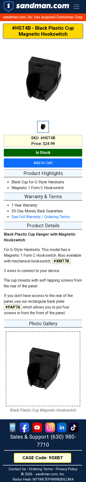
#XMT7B (61, 261)
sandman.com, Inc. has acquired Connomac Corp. (43, 17)
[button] (76, 7)
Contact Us (17, 469)
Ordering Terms (41, 469)
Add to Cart (43, 163)
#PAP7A (12, 307)
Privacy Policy (66, 469)
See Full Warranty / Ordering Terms (40, 217)
